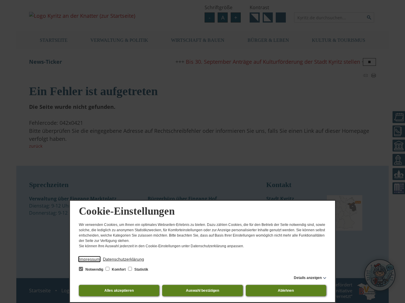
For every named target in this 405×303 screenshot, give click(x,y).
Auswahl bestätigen (202, 290)
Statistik (140, 269)
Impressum (89, 259)
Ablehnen (286, 290)
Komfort (119, 269)
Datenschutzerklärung (123, 259)
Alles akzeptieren (119, 290)
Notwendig (94, 269)
